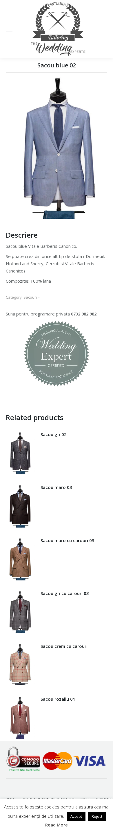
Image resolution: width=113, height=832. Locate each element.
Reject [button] (97, 816)
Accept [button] (76, 816)
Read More (56, 825)
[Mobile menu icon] (9, 29)
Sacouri (30, 297)
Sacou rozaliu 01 (58, 699)
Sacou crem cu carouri (64, 646)
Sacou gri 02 (54, 434)
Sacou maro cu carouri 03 (67, 540)
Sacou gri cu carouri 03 (65, 593)
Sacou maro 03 (56, 487)
